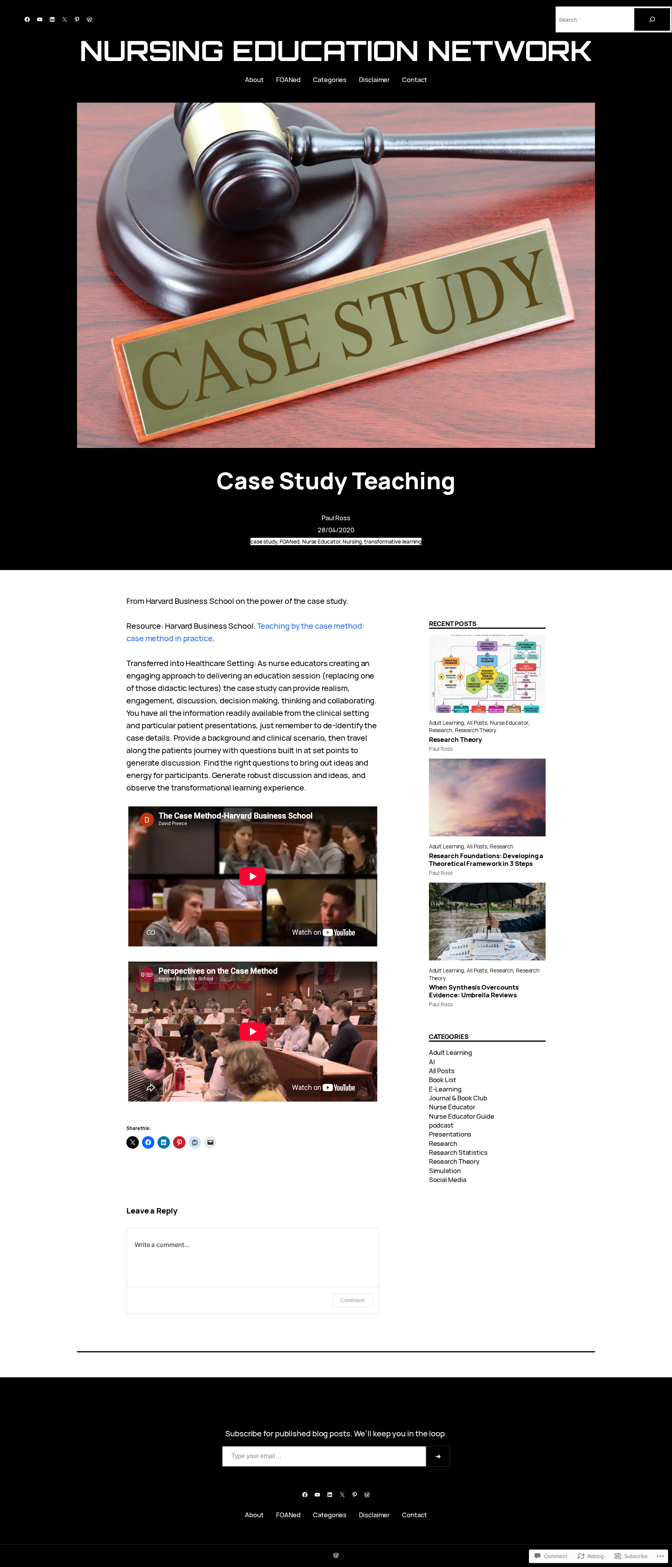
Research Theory (476, 730)
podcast (441, 1125)
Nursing (352, 541)
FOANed (289, 541)
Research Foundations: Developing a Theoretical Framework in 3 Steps (486, 859)
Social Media (447, 1179)
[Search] (652, 19)
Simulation (445, 1170)
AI (432, 1061)
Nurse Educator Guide (461, 1116)
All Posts (477, 722)
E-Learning (445, 1088)
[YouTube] (40, 19)
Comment (352, 1300)
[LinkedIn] (52, 19)
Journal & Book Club (458, 1097)
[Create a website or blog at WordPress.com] (336, 1555)
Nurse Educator (321, 541)
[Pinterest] (77, 19)
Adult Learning (446, 722)
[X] (64, 19)
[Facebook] (27, 19)
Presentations (450, 1134)
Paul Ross (336, 517)
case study (263, 541)
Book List (442, 1079)
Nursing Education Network (336, 50)
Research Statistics (458, 1152)
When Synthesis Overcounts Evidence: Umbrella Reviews (474, 991)
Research (440, 730)
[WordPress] (89, 19)
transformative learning (393, 541)
